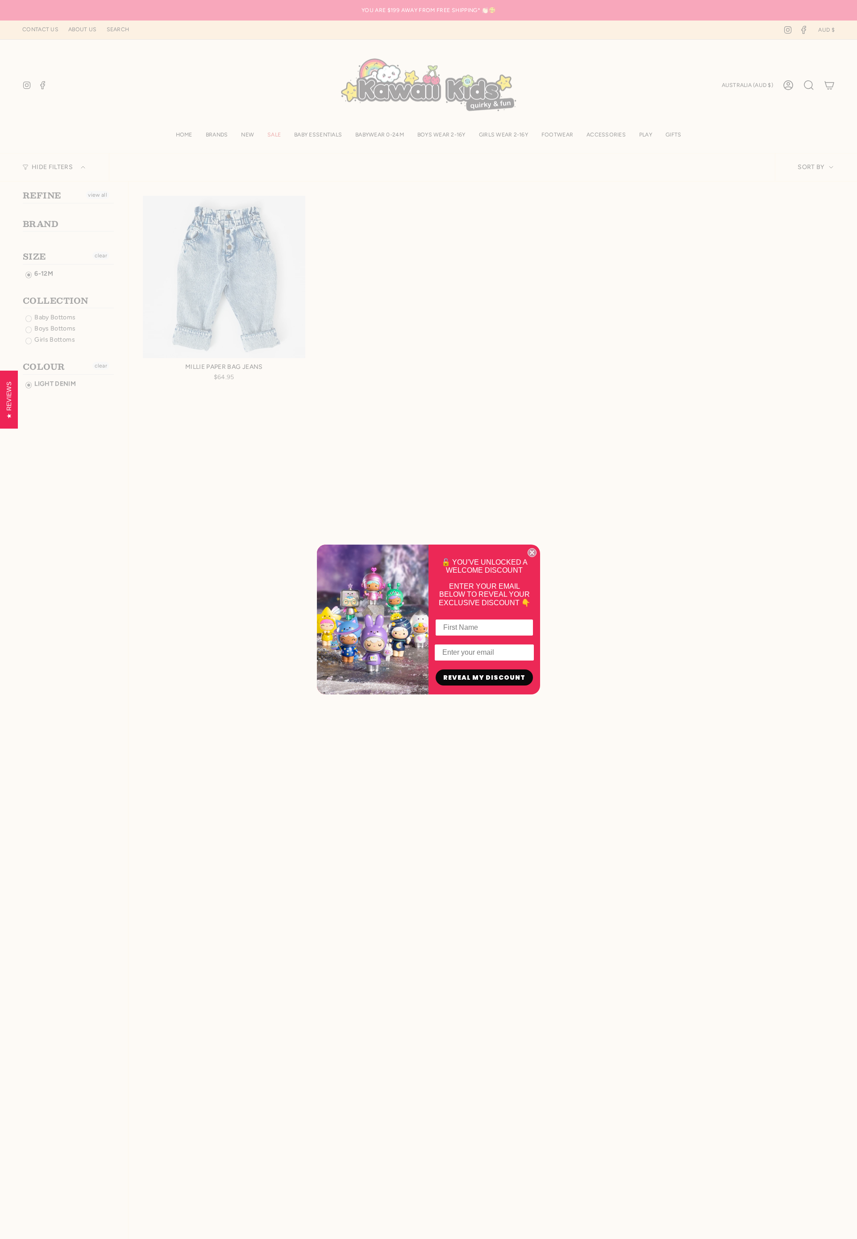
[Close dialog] (532, 552)
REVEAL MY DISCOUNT (484, 677)
